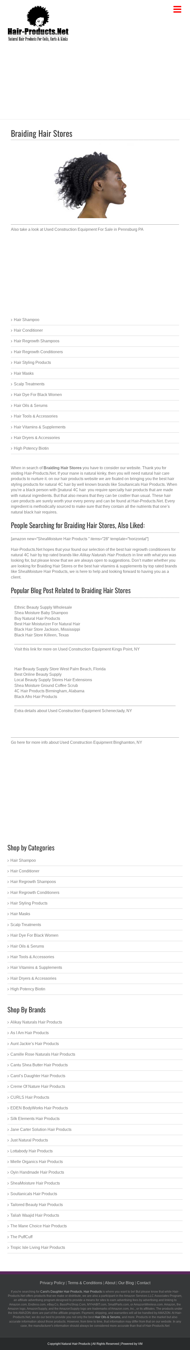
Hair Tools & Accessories (36, 416)
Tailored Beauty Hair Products (36, 1205)
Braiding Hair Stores (54, 566)
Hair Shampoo (26, 320)
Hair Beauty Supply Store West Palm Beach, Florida (60, 669)
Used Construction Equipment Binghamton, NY (101, 742)
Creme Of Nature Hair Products (37, 1086)
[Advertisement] (95, 79)
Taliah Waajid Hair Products (34, 1215)
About (110, 1283)
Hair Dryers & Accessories (37, 438)
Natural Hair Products (75, 1344)
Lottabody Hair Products (31, 1151)
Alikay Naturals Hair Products (36, 1022)
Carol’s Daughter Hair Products (37, 1076)
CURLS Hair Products (29, 1097)
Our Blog (126, 1283)
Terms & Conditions (85, 1283)
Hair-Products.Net (40, 473)
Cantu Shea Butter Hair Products (39, 1065)
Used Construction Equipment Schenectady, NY (90, 711)
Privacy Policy (52, 1283)
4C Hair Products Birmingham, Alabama (49, 691)
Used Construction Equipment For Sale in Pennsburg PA (93, 229)
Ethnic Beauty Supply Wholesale (43, 607)
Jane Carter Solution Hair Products (40, 1129)
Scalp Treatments (29, 384)
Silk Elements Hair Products (35, 1119)
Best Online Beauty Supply (38, 674)
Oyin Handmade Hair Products (37, 1172)
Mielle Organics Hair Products (36, 1162)
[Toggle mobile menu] (178, 9)
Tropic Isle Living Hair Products (37, 1247)
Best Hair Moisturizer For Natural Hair (47, 624)
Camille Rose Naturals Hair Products (42, 1054)
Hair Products (93, 1291)
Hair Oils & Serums (31, 405)
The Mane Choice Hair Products (38, 1226)
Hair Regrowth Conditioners (38, 352)
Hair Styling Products (32, 362)
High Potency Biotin (31, 448)
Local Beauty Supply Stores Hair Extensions (53, 680)
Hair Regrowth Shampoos (36, 341)
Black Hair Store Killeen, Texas (41, 635)
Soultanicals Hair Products (33, 1194)
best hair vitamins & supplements (113, 566)
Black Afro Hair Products (35, 697)
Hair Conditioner (28, 330)
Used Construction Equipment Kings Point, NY (99, 649)
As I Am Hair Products (29, 1033)
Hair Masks (24, 373)
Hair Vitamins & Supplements (40, 427)
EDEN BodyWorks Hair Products (39, 1108)
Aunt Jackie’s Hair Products (34, 1044)
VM (140, 1344)
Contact (143, 1283)
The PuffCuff (21, 1237)
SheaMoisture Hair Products (43, 571)
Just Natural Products (29, 1140)
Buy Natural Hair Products (37, 618)
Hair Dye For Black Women (38, 395)
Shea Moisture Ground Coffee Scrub (46, 685)
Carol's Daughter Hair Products (61, 1291)
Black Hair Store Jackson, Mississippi (47, 629)
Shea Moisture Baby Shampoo (41, 613)
